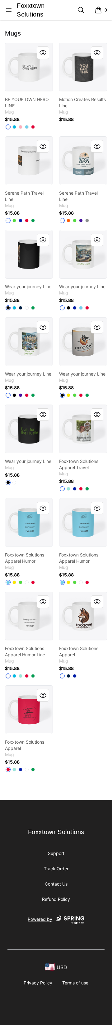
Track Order (56, 868)
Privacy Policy (38, 982)
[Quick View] (43, 52)
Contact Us (56, 884)
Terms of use (75, 982)
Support (56, 853)
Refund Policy (56, 899)
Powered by (40, 919)
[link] (29, 67)
